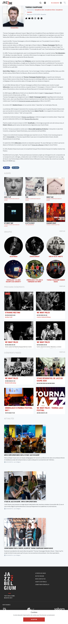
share (7, 167)
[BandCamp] (42, 18)
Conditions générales (42, 584)
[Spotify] (39, 18)
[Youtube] (29, 18)
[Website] (26, 18)
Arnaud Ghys (14, 28)
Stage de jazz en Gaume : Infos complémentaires (20, 502)
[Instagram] (35, 18)
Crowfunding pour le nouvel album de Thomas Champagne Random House (28, 548)
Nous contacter (40, 579)
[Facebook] (32, 18)
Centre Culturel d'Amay (44, 317)
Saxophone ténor (50, 10)
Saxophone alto (39, 10)
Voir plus (62, 231)
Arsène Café (8, 317)
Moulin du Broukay (10, 383)
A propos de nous (40, 573)
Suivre (16, 167)
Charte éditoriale (41, 581)
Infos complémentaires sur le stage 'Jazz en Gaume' (22, 455)
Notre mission (39, 576)
